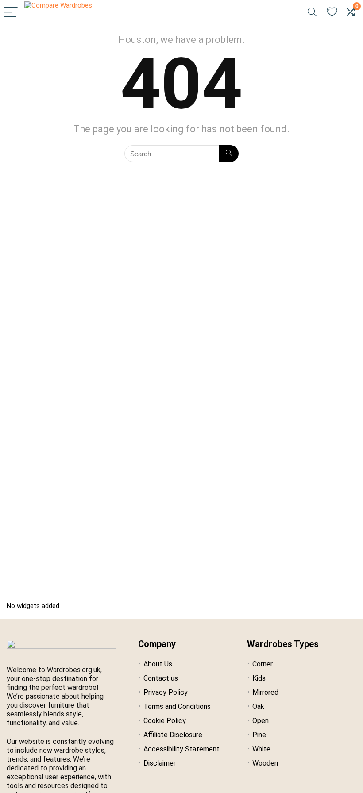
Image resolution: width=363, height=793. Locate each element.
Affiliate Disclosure (172, 735)
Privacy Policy (165, 692)
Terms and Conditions (177, 706)
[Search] (312, 12)
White (261, 749)
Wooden (265, 763)
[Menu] (10, 12)
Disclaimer (159, 763)
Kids (259, 678)
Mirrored (265, 692)
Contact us (160, 678)
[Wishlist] (332, 12)
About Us (157, 664)
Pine (259, 735)
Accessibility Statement (181, 749)
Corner (262, 664)
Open (260, 720)
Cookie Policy (164, 720)
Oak (258, 706)
